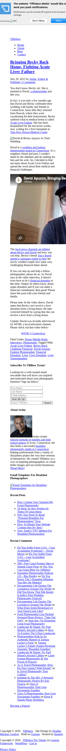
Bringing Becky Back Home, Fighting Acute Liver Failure (30, 67)
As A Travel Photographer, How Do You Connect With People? (35, 666)
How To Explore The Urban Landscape (36, 632)
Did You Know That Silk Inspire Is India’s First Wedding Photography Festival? (35, 595)
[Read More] (17, 468)
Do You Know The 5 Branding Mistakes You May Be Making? (35, 579)
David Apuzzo (42, 348)
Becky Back (40, 345)
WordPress (21, 743)
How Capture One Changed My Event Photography (35, 504)
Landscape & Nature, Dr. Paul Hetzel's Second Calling (34, 628)
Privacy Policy (8, 749)
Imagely (58, 734)
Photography (30, 342)
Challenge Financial (21, 348)
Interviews (16, 342)
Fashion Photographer (22, 352)
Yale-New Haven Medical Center (28, 132)
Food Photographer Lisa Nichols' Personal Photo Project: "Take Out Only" (36, 617)
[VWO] (13, 21)
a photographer (38, 91)
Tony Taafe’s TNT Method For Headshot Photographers (34, 532)
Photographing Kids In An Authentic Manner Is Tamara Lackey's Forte (33, 639)
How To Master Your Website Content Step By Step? (33, 526)
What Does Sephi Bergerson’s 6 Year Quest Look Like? (35, 609)
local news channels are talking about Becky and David (30, 251)
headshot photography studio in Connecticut (29, 447)
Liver (25, 355)
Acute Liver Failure (21, 122)
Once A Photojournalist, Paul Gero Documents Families (32, 687)
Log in (33, 743)
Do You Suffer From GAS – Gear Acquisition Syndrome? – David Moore (36, 550)
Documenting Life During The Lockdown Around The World (34, 587)
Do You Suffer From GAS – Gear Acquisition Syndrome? (34, 557)
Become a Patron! (20, 705)
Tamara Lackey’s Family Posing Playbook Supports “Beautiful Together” (36, 646)
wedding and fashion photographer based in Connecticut (29, 149)
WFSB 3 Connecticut (33, 333)
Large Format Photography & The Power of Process (36, 658)
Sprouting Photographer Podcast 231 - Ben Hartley (35, 574)
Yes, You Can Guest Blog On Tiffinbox (35, 568)
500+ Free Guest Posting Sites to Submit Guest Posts (35, 565)
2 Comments (28, 82)
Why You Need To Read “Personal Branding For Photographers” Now (31, 518)
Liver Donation (37, 355)
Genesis (35, 734)
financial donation (40, 280)
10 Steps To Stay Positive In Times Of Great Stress (33, 510)
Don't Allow (38, 20)
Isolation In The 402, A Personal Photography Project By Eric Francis (35, 680)
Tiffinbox (15, 39)
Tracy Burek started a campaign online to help (31, 257)
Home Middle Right (36, 339)
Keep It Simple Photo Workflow (34, 698)
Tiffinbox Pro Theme (34, 740)
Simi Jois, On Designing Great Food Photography (36, 622)
